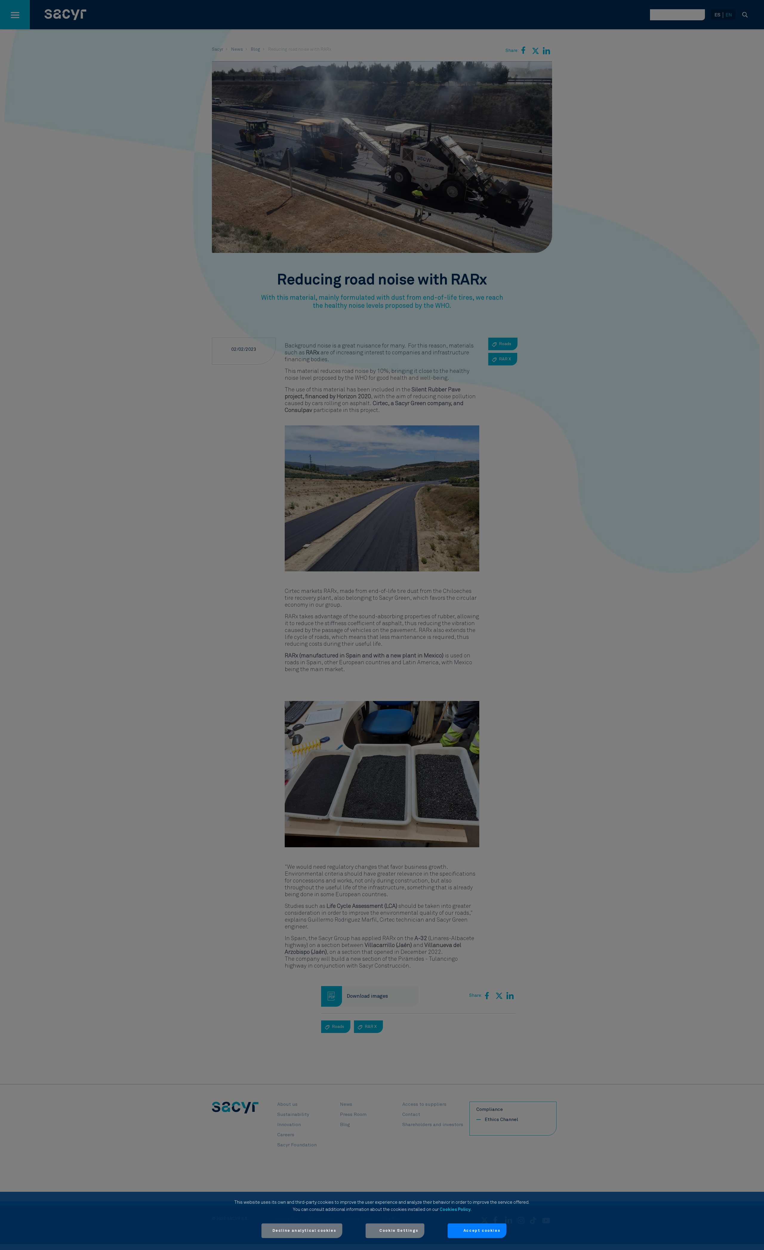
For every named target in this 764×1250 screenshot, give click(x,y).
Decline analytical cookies (304, 1231)
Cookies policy (455, 1209)
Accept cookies (481, 1231)
